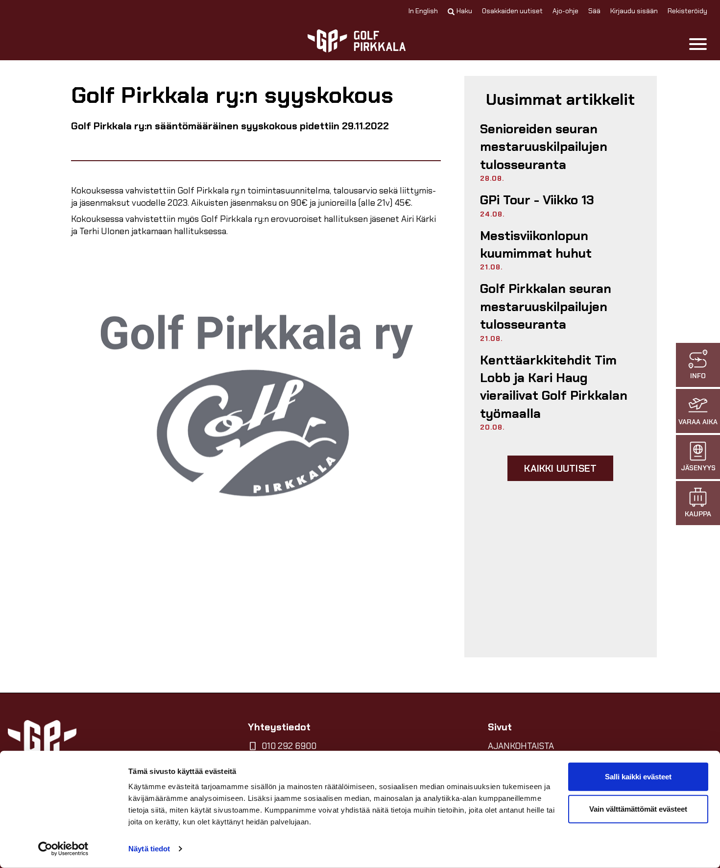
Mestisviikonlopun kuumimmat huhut (536, 244)
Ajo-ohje (565, 10)
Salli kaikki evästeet (638, 776)
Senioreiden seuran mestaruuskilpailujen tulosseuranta (543, 147)
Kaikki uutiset (560, 468)
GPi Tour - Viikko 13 (537, 200)
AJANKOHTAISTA (521, 746)
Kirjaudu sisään (634, 10)
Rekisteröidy (687, 10)
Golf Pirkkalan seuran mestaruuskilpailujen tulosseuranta (545, 306)
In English (423, 10)
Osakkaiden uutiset (512, 10)
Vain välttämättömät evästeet (638, 808)
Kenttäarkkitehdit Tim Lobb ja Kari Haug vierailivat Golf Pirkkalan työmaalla (553, 387)
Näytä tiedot (149, 848)
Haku (464, 10)
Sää (594, 10)
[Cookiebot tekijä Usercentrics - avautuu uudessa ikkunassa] (63, 849)
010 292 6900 (289, 746)
